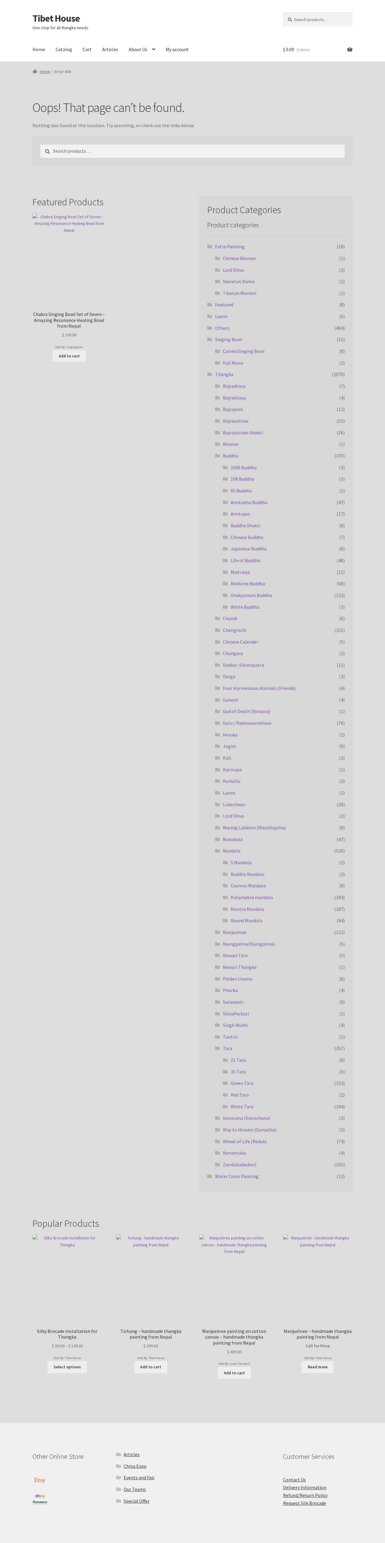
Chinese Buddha (247, 537)
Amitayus (240, 514)
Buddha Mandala (247, 874)
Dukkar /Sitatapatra (243, 665)
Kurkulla (231, 781)
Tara (227, 1048)
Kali (227, 758)
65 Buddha (241, 491)
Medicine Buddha (248, 583)
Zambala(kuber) (239, 1165)
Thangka (224, 374)
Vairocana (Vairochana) (246, 1118)
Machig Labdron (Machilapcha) (254, 828)
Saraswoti (233, 1002)
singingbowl (74, 347)
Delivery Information (304, 1487)
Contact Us (294, 1480)
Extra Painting (230, 246)
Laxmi (221, 316)
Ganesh (230, 700)
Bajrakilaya (234, 398)
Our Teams (135, 1489)
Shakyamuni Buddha (251, 595)
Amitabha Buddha (249, 502)
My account (177, 49)
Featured (224, 305)
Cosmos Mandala (248, 886)
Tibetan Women (239, 293)
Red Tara (240, 1095)
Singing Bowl (228, 339)
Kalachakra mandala (252, 897)
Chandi (230, 618)
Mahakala (233, 839)
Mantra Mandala (247, 909)
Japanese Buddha (248, 549)
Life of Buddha (245, 560)
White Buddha (245, 607)
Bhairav (231, 444)
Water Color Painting (237, 1176)
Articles (110, 49)
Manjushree (235, 932)
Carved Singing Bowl (244, 351)
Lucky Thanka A (240, 1364)
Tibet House (56, 18)
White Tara (242, 1107)
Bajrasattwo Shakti (243, 433)
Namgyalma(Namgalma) (249, 944)
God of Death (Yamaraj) (246, 711)
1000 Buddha (244, 467)
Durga (229, 676)
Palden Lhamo (237, 979)
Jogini (229, 746)
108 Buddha (242, 479)
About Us (138, 49)
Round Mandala (246, 920)
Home (38, 49)
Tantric (230, 1037)
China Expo (135, 1466)
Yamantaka (234, 1153)
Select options (67, 1367)
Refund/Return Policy (305, 1495)
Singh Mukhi (235, 1025)
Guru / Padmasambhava (247, 723)
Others (222, 328)
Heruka (230, 735)
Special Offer (136, 1501)
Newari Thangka (240, 967)
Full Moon (233, 363)
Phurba (230, 990)
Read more (318, 1367)
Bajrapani (233, 409)
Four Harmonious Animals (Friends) (259, 688)
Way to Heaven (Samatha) (249, 1130)
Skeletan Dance (239, 281)
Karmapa (232, 770)
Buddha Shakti (245, 525)
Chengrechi (234, 630)
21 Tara (238, 1060)
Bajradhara (234, 386)
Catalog (64, 49)
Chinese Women (239, 258)
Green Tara (242, 1083)
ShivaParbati (236, 1014)
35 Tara (238, 1072)
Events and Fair (139, 1477)
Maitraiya (240, 572)
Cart (87, 49)
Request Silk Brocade (304, 1503)
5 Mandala (241, 862)
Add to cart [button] (69, 356)
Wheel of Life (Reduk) (245, 1141)
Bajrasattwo (235, 421)
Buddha (230, 456)
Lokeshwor (234, 804)
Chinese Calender (240, 642)
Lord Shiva (233, 270)
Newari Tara (235, 955)
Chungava (233, 653)
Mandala (231, 851)
